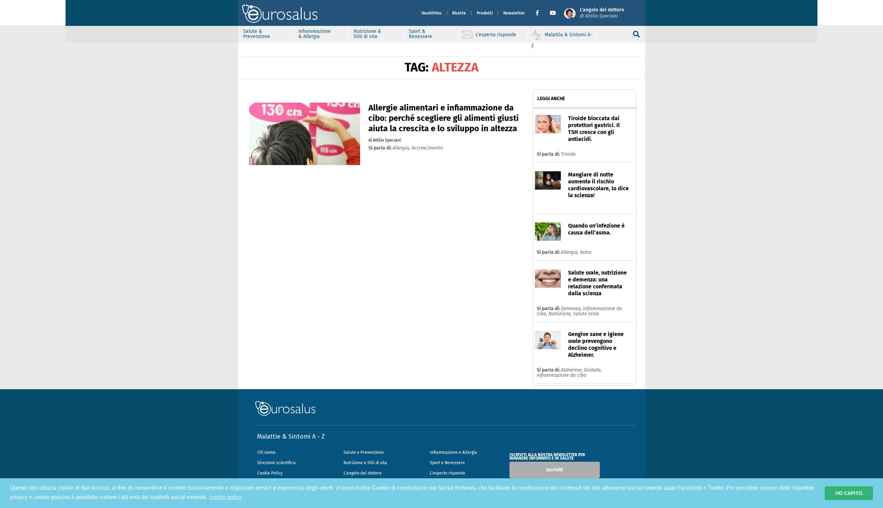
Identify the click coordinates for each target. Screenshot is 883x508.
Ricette (459, 13)
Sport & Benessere (420, 33)
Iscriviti (554, 470)
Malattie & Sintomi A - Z (291, 436)
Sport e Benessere (447, 462)
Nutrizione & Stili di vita (367, 33)
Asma (586, 252)
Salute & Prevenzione (256, 33)
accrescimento (427, 148)
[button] (540, 13)
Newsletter (514, 13)
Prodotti (485, 13)
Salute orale (586, 314)
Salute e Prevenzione (364, 452)
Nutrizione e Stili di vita (365, 462)
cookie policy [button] (226, 497)
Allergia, (570, 252)
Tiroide (568, 154)
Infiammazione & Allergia (314, 33)
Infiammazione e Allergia (453, 452)
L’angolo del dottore (363, 473)
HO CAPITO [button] (848, 493)
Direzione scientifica (276, 462)
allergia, (402, 148)
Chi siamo (266, 452)
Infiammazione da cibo (561, 375)
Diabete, (593, 370)
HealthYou (431, 13)
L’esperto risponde (447, 473)
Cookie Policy (269, 473)
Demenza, (572, 308)
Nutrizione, (560, 314)
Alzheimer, (572, 370)
